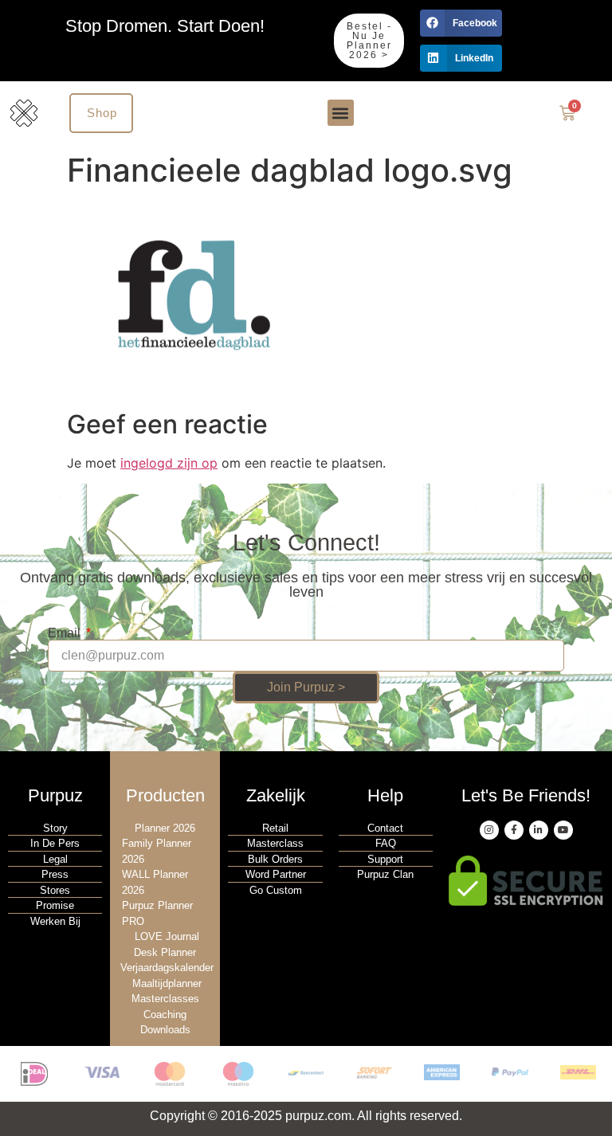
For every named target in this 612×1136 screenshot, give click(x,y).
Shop (102, 112)
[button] (461, 23)
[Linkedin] (538, 830)
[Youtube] (563, 830)
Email (66, 633)
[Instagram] (489, 830)
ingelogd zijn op (169, 463)
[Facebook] (514, 830)
